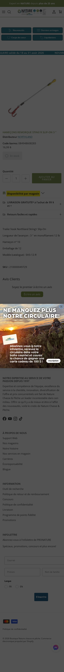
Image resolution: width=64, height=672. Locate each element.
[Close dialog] (61, 306)
